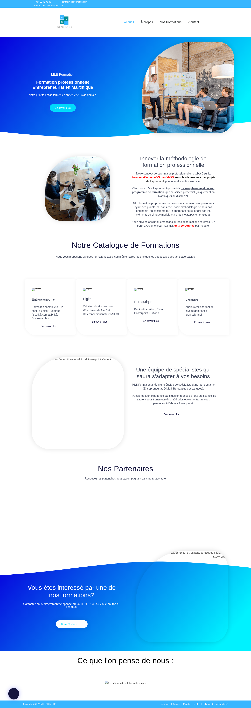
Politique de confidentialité (215, 704)
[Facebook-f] (196, 4)
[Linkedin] (211, 4)
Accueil (129, 22)
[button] (27, 504)
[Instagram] (204, 4)
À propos (147, 22)
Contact (193, 22)
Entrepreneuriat (43, 299)
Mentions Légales (191, 704)
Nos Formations (171, 22)
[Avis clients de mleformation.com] (125, 682)
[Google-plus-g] (219, 4)
